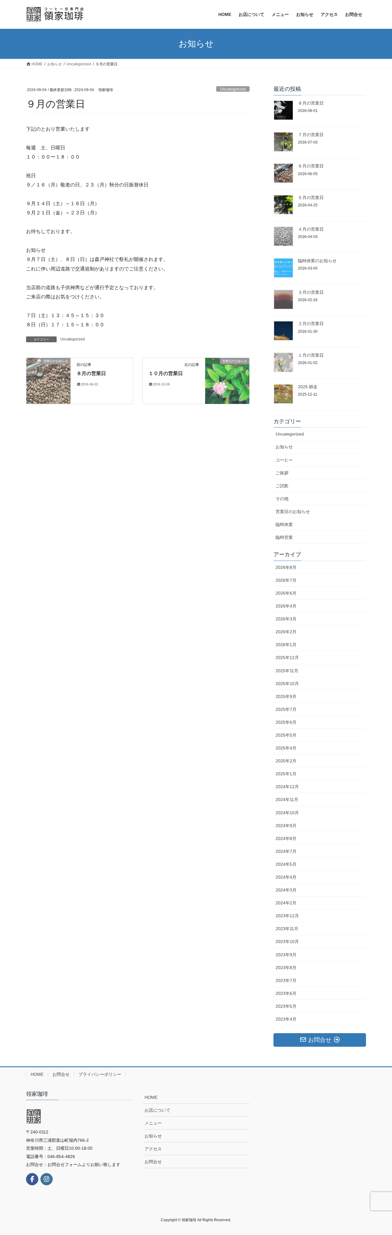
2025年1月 (286, 773)
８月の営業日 (91, 373)
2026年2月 (286, 631)
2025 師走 (308, 386)
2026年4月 (286, 606)
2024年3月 (286, 890)
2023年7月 (286, 980)
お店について (157, 1110)
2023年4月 (286, 1019)
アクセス (153, 1148)
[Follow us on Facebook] (32, 1179)
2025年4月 (286, 748)
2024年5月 (286, 864)
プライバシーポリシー (99, 1074)
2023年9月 (286, 954)
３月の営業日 (311, 292)
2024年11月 (287, 799)
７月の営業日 (311, 134)
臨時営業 (284, 537)
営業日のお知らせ (293, 511)
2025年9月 (286, 696)
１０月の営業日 (166, 373)
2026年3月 (286, 618)
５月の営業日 (311, 197)
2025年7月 (286, 709)
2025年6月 (286, 722)
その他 (282, 498)
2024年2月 (286, 902)
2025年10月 (287, 683)
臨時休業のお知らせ (317, 260)
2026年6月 (286, 593)
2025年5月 (286, 735)
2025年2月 (286, 760)
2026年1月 (286, 644)
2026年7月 (286, 580)
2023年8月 (286, 967)
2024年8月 (286, 838)
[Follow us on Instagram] (46, 1179)
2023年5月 (286, 1006)
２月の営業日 (311, 323)
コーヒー (284, 460)
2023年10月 (287, 941)
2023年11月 (287, 928)
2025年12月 (287, 657)
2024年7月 (286, 851)
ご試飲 (282, 485)
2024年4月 (286, 877)
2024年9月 (286, 825)
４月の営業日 (311, 229)
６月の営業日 (311, 165)
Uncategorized (233, 89)
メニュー (153, 1123)
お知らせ (284, 446)
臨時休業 (284, 524)
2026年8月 (286, 567)
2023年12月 (287, 915)
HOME (37, 1074)
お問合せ (61, 1074)
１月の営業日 (311, 355)
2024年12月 (287, 786)
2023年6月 (286, 993)
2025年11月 (287, 670)
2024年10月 (287, 812)
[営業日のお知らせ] (48, 380)
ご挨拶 (282, 472)
